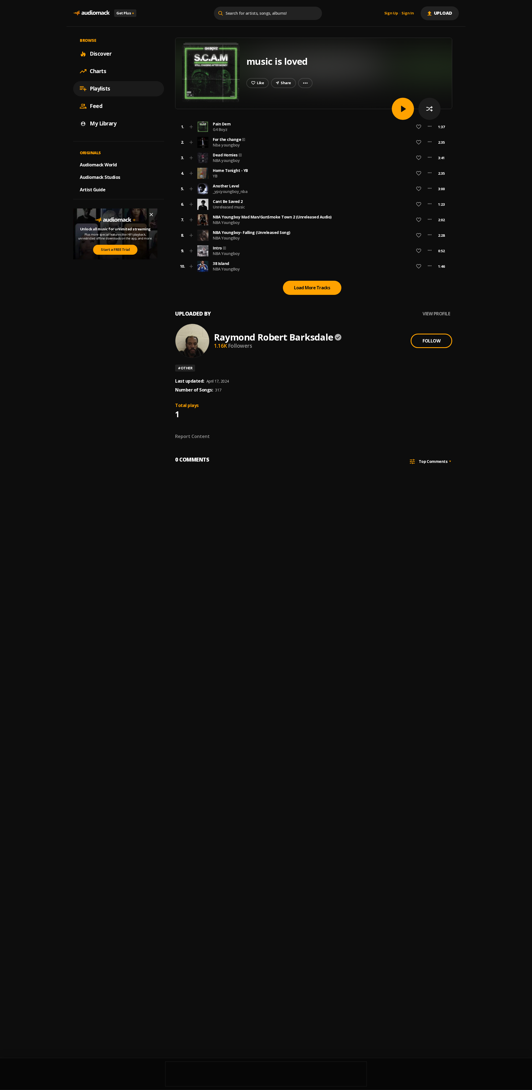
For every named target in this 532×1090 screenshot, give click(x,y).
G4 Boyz (220, 129)
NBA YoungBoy (226, 238)
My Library (103, 123)
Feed (96, 106)
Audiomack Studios (100, 177)
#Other (185, 367)
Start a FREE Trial (115, 249)
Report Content (192, 436)
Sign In (407, 13)
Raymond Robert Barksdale (273, 337)
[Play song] (403, 109)
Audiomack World (98, 165)
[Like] (418, 127)
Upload (443, 13)
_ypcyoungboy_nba (230, 191)
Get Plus (125, 13)
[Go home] (91, 13)
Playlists (100, 88)
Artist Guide (92, 190)
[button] (312, 127)
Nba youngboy (226, 145)
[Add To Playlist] (191, 126)
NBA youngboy (226, 160)
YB (215, 176)
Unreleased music (229, 207)
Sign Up (391, 13)
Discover (100, 53)
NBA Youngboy (226, 222)
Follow (431, 341)
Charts (98, 71)
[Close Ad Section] (151, 214)
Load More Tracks (312, 288)
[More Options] (429, 127)
